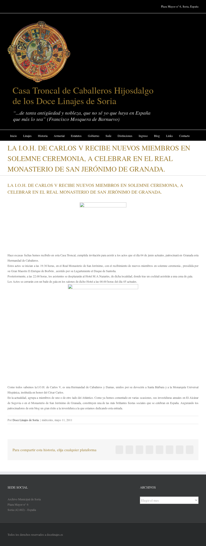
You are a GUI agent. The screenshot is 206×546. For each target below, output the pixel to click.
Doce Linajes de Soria (26, 420)
